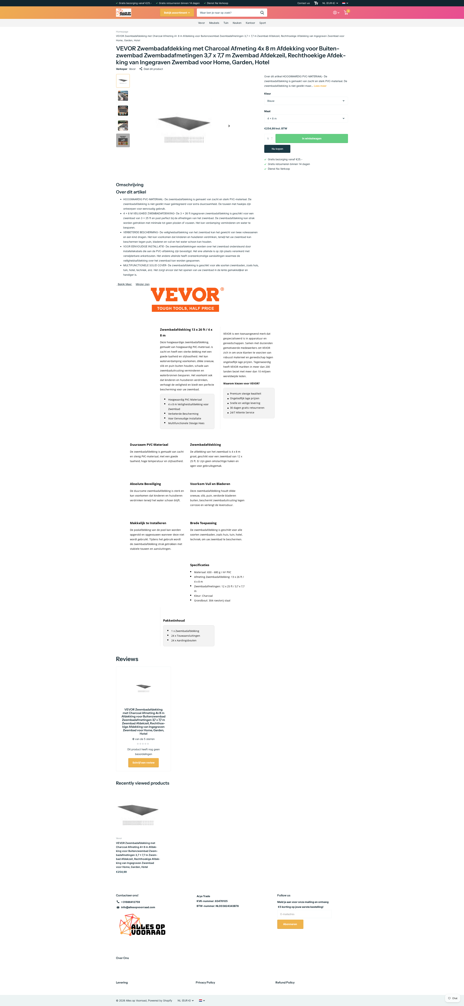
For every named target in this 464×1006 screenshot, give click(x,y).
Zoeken (262, 13)
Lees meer (320, 85)
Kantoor (250, 22)
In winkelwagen (312, 138)
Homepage (122, 31)
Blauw (270, 100)
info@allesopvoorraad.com (138, 907)
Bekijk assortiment (176, 12)
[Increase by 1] (273, 135)
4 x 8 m (272, 118)
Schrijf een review (143, 762)
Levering (122, 982)
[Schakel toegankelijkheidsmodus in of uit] (316, 3)
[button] (229, 126)
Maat (267, 111)
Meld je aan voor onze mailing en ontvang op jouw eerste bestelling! (303, 904)
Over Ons (122, 958)
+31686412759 (130, 901)
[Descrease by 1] (273, 141)
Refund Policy (285, 982)
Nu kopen (277, 148)
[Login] (336, 13)
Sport (262, 22)
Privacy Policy (205, 982)
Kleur (267, 93)
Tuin (225, 22)
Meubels (214, 22)
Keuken (237, 22)
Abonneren (290, 924)
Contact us (303, 3)
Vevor (201, 22)
